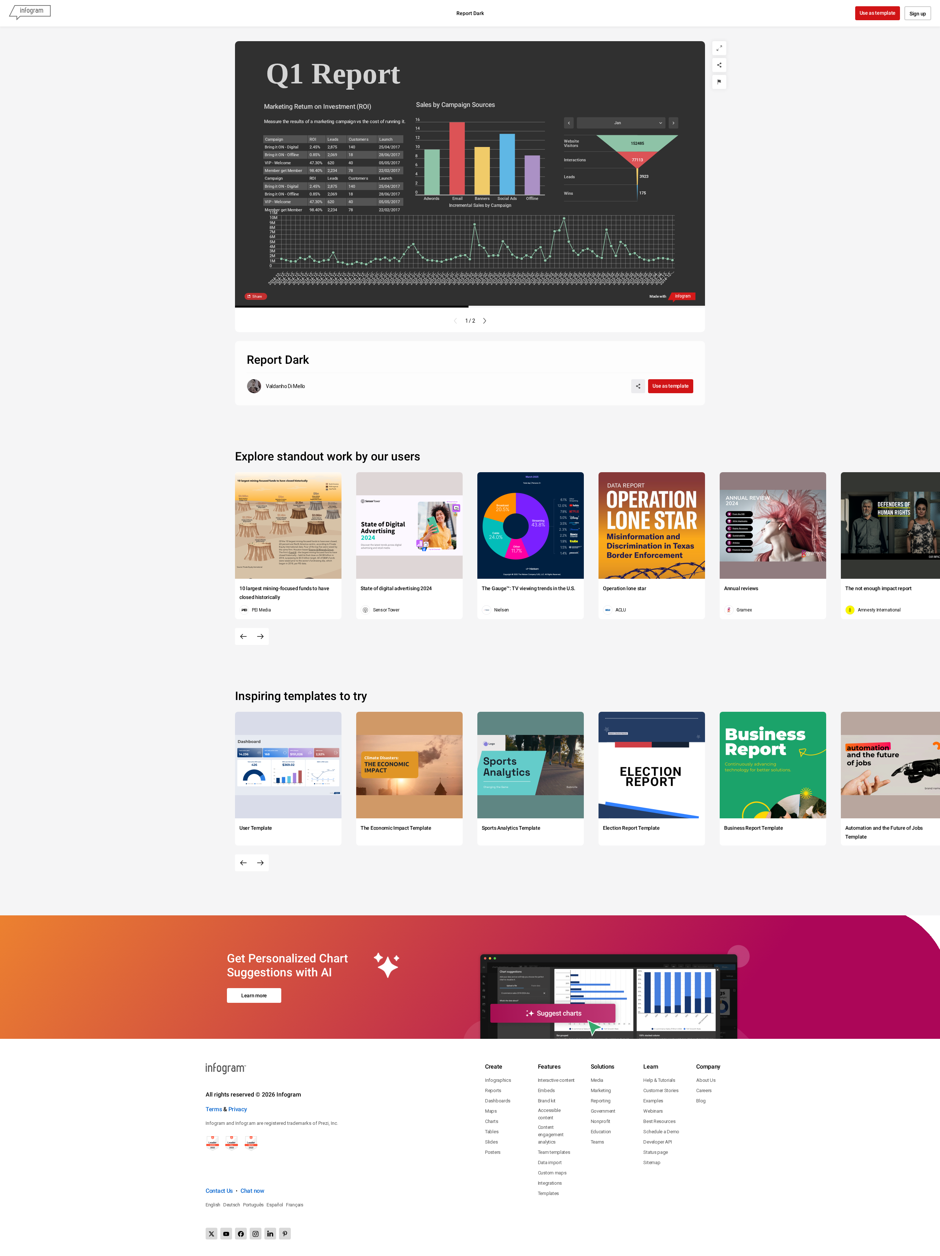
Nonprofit (600, 1121)
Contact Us (219, 1190)
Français (294, 1204)
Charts (491, 1121)
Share (257, 296)
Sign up (918, 14)
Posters (492, 1152)
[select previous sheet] (569, 123)
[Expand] (719, 48)
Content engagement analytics (551, 1134)
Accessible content (549, 1114)
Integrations (550, 1183)
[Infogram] (30, 13)
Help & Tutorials (659, 1080)
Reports (493, 1090)
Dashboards (497, 1101)
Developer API (657, 1142)
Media (597, 1080)
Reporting (601, 1101)
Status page (655, 1152)
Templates (548, 1193)
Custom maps (552, 1173)
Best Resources (659, 1121)
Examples (653, 1101)
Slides (491, 1142)
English (213, 1204)
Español (275, 1204)
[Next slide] (485, 321)
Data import (550, 1162)
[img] (432, 172)
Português (253, 1204)
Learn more (254, 995)
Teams (597, 1142)
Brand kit (547, 1101)
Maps (491, 1111)
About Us (706, 1080)
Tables (491, 1131)
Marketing (601, 1090)
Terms (214, 1109)
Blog (701, 1101)
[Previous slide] (455, 321)
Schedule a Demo (661, 1131)
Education (601, 1131)
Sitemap (651, 1162)
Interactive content (556, 1080)
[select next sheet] (673, 123)
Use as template (878, 13)
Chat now (252, 1190)
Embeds (546, 1090)
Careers (704, 1090)
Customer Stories (660, 1090)
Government (603, 1111)
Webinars (653, 1111)
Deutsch (231, 1204)
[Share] (719, 65)
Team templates (554, 1152)
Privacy (237, 1109)
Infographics (498, 1080)
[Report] (719, 82)
